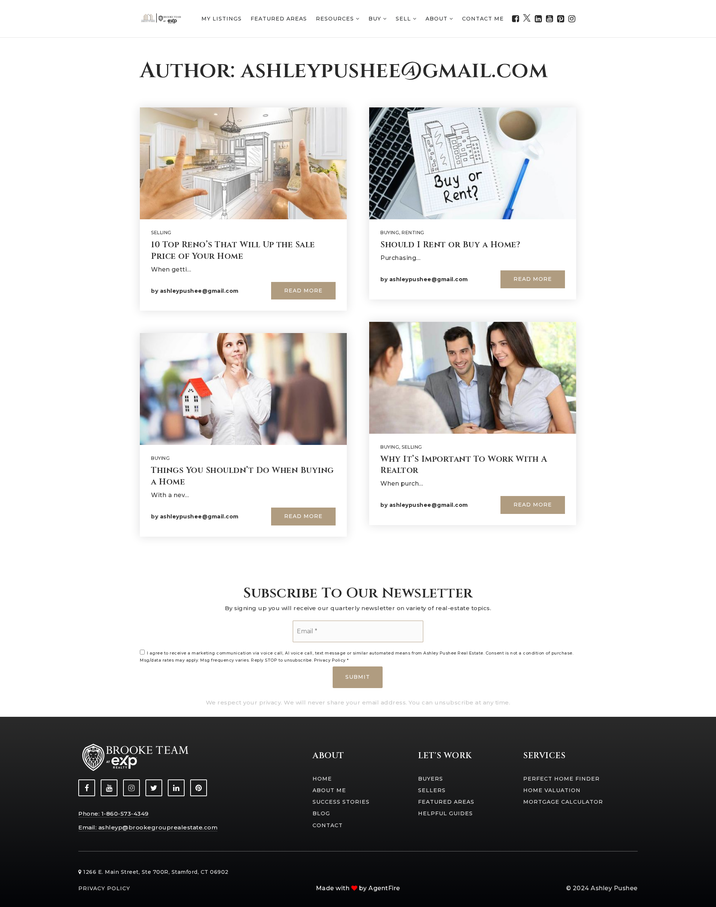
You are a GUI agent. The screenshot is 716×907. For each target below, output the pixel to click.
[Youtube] (549, 19)
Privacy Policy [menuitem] (104, 888)
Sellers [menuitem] (432, 790)
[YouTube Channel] (109, 787)
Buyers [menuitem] (430, 778)
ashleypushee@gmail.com (199, 291)
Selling (161, 232)
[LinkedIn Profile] (176, 787)
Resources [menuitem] (336, 18)
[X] (527, 19)
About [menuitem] (437, 18)
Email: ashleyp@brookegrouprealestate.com (147, 827)
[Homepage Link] (134, 756)
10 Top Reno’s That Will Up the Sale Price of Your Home (233, 250)
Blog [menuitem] (321, 813)
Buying (160, 458)
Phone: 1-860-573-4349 (113, 813)
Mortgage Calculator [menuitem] (563, 801)
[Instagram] (572, 19)
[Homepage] (161, 18)
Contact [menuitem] (328, 825)
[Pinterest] (561, 19)
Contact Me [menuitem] (483, 18)
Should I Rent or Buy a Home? (450, 244)
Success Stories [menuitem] (341, 801)
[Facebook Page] (86, 787)
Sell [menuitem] (404, 18)
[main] (358, 306)
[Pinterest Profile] (198, 787)
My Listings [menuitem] (221, 18)
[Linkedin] (538, 19)
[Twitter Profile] (153, 787)
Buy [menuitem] (375, 18)
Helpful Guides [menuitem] (445, 813)
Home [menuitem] (322, 778)
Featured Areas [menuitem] (279, 18)
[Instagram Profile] (131, 787)
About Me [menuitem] (329, 790)
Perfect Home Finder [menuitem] (561, 778)
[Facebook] (515, 19)
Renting (413, 232)
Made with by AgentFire (358, 888)
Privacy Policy (330, 660)
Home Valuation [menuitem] (552, 790)
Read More (303, 290)
